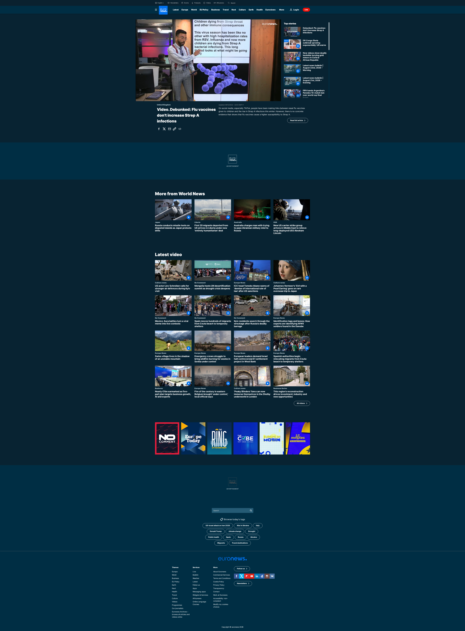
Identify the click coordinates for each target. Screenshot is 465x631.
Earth (251, 9)
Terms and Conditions (221, 578)
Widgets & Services (200, 595)
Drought (251, 531)
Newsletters (242, 583)
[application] (208, 60)
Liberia (197, 222)
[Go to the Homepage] (163, 10)
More (215, 567)
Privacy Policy (218, 585)
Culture (242, 9)
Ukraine (253, 537)
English (160, 3)
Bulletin (195, 575)
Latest (176, 9)
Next (234, 9)
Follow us (196, 585)
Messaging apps (199, 592)
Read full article (296, 120)
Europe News (239, 283)
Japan (157, 222)
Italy (258, 526)
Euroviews (270, 9)
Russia (240, 537)
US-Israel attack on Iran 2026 (218, 526)
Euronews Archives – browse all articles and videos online (181, 614)
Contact (216, 592)
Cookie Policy (218, 582)
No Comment (200, 283)
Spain (228, 537)
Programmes (177, 605)
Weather (196, 578)
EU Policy (204, 9)
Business (215, 9)
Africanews (197, 598)
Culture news (161, 283)
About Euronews (219, 572)
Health (259, 9)
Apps (195, 588)
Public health (213, 537)
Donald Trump (216, 531)
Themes (175, 567)
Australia (238, 222)
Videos (174, 602)
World (194, 9)
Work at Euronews (220, 595)
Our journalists (177, 608)
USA (275, 222)
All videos (301, 403)
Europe (185, 9)
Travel (226, 9)
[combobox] (241, 3)
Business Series (280, 388)
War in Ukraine (243, 526)
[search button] (229, 3)
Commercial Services (221, 575)
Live (306, 10)
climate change (235, 531)
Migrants (221, 543)
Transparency (218, 588)
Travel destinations (240, 543)
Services (196, 567)
